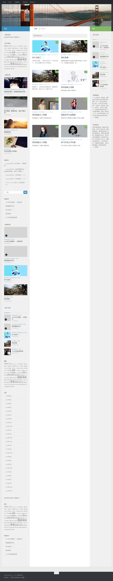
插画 (19, 59)
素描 (12, 64)
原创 (24, 55)
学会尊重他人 (22, 57)
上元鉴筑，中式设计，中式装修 (13, 50)
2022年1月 (8, 422)
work (9, 2)
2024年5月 (8, 403)
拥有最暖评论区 (10, 206)
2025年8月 (8, 400)
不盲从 (21, 50)
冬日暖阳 (13, 55)
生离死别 (8, 64)
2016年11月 (9, 453)
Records (25, 2)
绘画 (16, 64)
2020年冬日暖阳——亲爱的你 (14, 202)
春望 (11, 62)
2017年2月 (8, 449)
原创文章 (10, 57)
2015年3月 (8, 479)
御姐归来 (11, 59)
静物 (13, 68)
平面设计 (7, 59)
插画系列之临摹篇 (68, 115)
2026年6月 (8, 396)
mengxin (8, 163)
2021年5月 (8, 430)
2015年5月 (8, 475)
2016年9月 (8, 456)
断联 (5, 62)
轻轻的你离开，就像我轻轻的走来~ (15, 92)
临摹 (13, 52)
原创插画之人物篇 (39, 115)
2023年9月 (8, 407)
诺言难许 (23, 66)
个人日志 (9, 52)
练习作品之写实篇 (68, 142)
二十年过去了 (18, 52)
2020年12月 (9, 437)
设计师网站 (19, 66)
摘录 (24, 59)
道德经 (6, 68)
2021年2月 (8, 434)
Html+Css (8, 46)
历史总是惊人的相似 (10, 151)
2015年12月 (9, 468)
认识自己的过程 (11, 66)
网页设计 (21, 64)
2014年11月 (9, 491)
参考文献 (16, 57)
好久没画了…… (38, 58)
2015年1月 (8, 483)
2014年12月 (9, 487)
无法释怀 (8, 62)
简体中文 (11, 37)
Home (4, 2)
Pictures (35, 54)
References (42, 54)
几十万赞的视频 (19, 55)
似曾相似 (23, 52)
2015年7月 (8, 472)
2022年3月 (8, 418)
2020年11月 (9, 441)
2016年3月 (8, 464)
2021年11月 (9, 426)
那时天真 (10, 68)
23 (57, 72)
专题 (24, 50)
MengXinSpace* (16, 10)
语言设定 (6, 37)
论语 (16, 66)
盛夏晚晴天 (7, 132)
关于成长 (8, 55)
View (48, 54)
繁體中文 (17, 37)
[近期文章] (7, 311)
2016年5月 (8, 460)
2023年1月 (8, 415)
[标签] (24, 311)
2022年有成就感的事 (11, 217)
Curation (17, 2)
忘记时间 (15, 59)
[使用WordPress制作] (9, 577)
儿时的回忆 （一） (20, 175)
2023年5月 (8, 411)
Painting (12, 258)
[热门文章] (13, 311)
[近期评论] (19, 311)
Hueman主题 (21, 577)
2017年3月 (8, 445)
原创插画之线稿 (67, 87)
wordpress (14, 46)
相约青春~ (65, 58)
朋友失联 (14, 62)
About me (32, 2)
